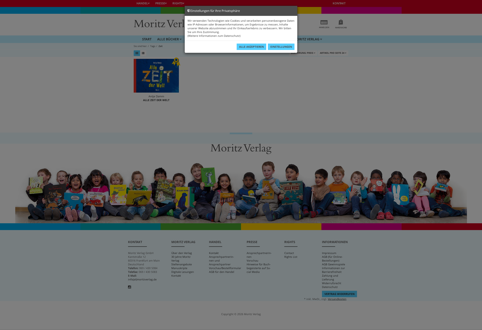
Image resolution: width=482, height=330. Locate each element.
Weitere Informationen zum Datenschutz (214, 36)
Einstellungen (281, 46)
